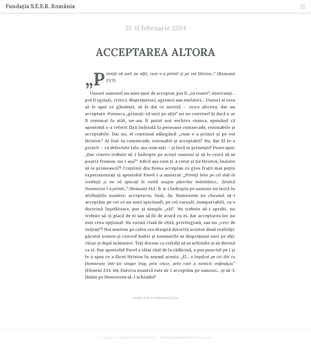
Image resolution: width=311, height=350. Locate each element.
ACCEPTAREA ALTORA (155, 52)
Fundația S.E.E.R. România (40, 6)
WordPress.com (200, 337)
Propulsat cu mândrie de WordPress (126, 337)
